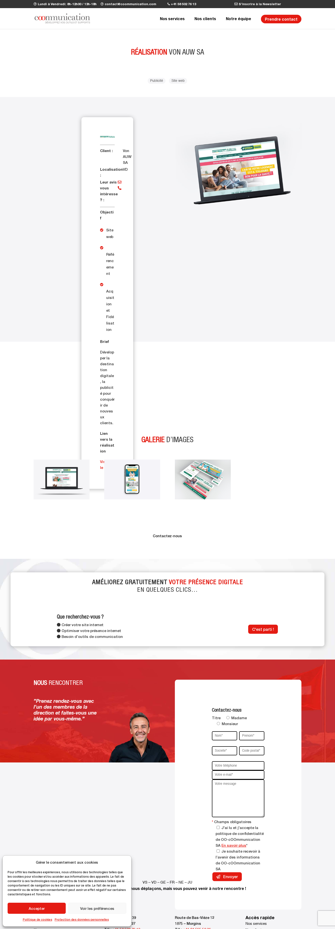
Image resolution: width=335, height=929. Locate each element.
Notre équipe (238, 18)
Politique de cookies (37, 919)
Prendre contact (281, 18)
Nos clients (205, 18)
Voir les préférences (97, 908)
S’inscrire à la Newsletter (259, 4)
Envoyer (230, 876)
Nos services (172, 18)
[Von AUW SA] (62, 499)
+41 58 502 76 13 (183, 4)
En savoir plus (233, 845)
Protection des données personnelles (82, 919)
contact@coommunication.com (130, 4)
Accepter (37, 908)
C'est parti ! (263, 629)
